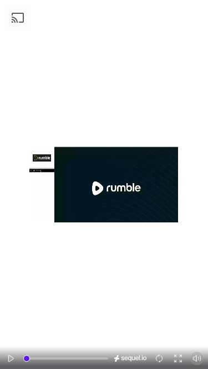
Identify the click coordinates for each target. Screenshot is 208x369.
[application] (104, 184)
